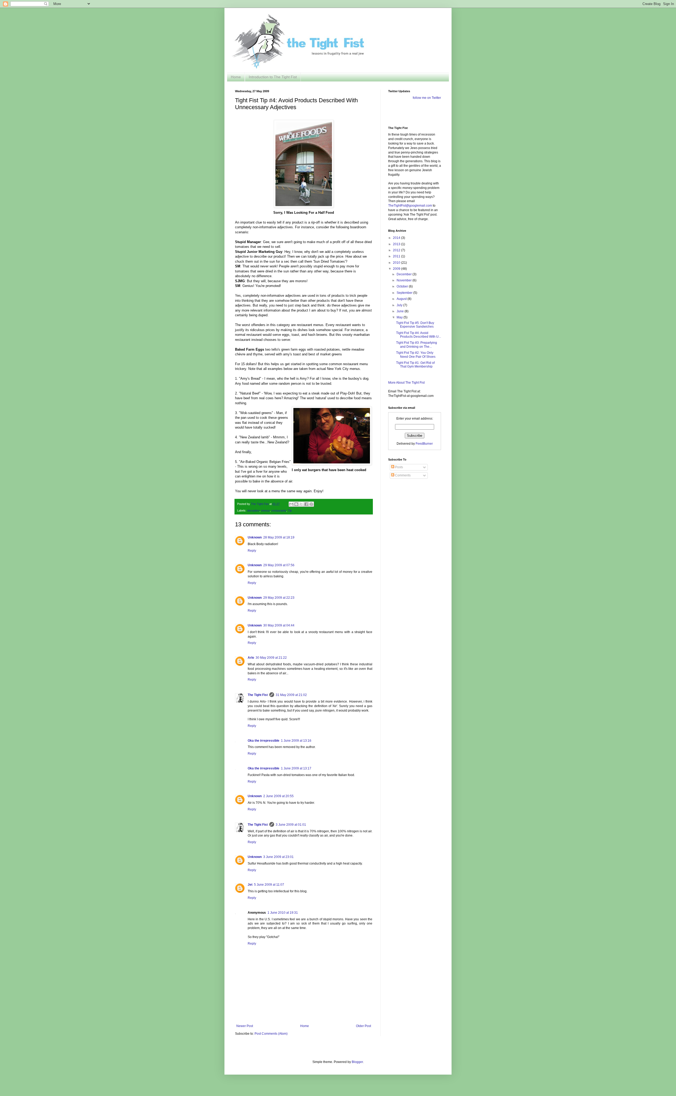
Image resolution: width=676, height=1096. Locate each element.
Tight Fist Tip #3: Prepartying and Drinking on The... (416, 344)
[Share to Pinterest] (311, 504)
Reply (252, 550)
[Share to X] (301, 504)
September (405, 293)
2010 (397, 262)
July (400, 305)
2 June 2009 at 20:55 (278, 796)
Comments (402, 475)
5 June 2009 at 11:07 (269, 884)
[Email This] (291, 504)
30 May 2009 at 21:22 (271, 658)
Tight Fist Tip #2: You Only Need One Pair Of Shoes (415, 354)
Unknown (255, 537)
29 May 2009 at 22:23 (278, 598)
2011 (397, 256)
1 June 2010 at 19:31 (282, 912)
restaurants (278, 510)
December (404, 274)
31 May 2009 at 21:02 (291, 695)
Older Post (363, 1026)
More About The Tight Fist (406, 382)
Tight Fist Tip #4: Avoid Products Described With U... (418, 334)
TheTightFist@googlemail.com (410, 205)
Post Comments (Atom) (271, 1033)
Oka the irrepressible (263, 740)
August (402, 299)
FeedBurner (424, 443)
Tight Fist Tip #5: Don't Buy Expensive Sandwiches (415, 324)
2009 (397, 269)
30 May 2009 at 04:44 (278, 625)
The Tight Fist (258, 695)
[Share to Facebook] (306, 504)
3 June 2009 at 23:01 (278, 857)
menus (265, 510)
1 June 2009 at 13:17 (296, 768)
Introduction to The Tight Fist (273, 77)
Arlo (251, 658)
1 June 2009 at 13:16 (296, 740)
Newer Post (244, 1026)
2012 (397, 250)
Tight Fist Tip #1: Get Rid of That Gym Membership (415, 364)
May (400, 317)
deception (253, 510)
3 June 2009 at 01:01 (291, 824)
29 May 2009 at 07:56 (278, 565)
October (403, 286)
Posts (398, 467)
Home (236, 77)
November (404, 280)
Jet (250, 884)
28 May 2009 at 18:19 (278, 537)
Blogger (357, 1062)
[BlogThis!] (296, 504)
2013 (397, 244)
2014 (397, 238)
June (401, 311)
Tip (290, 510)
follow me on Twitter (427, 98)
